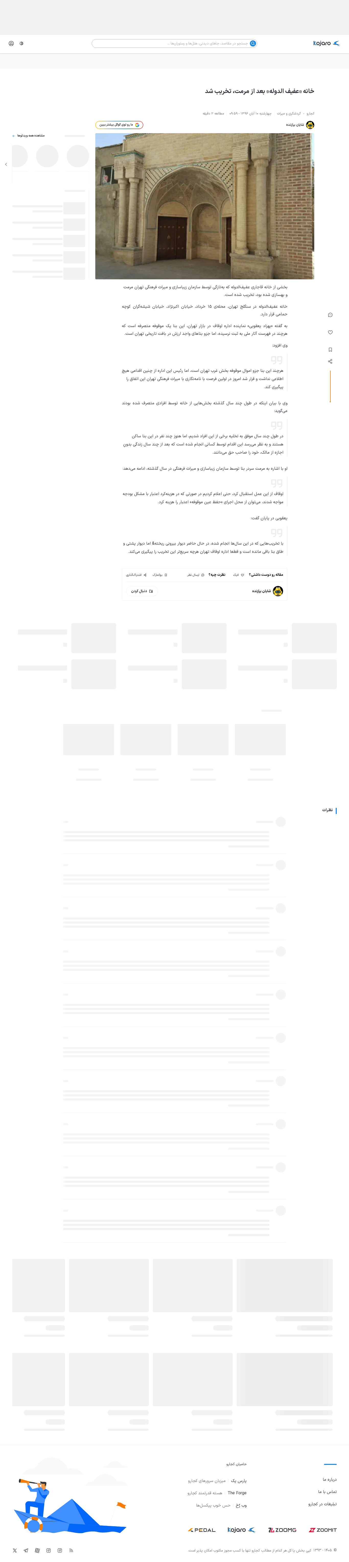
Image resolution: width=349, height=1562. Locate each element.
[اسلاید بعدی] (6, 164)
